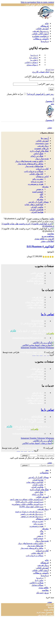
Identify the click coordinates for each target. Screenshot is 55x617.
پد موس (39, 189)
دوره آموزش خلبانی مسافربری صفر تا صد (26, 499)
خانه (52, 218)
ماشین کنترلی (37, 207)
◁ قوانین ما (34, 60)
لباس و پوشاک (42, 176)
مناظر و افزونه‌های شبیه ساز (30, 163)
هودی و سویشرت (35, 184)
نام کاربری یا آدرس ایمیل (39, 76)
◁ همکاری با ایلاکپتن (31, 62)
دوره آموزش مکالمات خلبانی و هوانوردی (27, 504)
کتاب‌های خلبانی (36, 174)
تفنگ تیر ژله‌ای (36, 156)
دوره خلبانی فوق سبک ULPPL (31, 507)
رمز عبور (46, 84)
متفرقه (45, 186)
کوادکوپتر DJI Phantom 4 (40, 246)
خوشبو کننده (37, 191)
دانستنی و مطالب (35, 307)
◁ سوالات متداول (32, 65)
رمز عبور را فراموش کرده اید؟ (40, 94)
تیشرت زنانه (37, 179)
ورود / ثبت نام (42, 593)
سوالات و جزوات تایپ (33, 171)
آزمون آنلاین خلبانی (35, 305)
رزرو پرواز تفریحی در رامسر (32, 514)
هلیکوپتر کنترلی (36, 209)
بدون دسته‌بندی (42, 143)
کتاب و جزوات (42, 169)
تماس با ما (38, 283)
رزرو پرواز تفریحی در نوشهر (32, 516)
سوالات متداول (37, 585)
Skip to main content (45, 2)
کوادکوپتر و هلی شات (34, 204)
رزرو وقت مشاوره (35, 280)
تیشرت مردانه (37, 181)
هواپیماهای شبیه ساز (34, 166)
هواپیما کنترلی (37, 212)
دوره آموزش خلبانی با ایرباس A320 (29, 502)
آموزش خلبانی (42, 141)
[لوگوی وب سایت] (46, 19)
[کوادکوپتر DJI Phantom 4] (27, 226)
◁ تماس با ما (33, 58)
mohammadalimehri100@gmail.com (28, 338)
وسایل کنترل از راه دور (38, 202)
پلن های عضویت (41, 148)
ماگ (41, 197)
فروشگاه (39, 275)
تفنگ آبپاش (38, 153)
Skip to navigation (29, 2)
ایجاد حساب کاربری (40, 72)
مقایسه (45, 590)
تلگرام (13, 331)
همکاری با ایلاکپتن (36, 583)
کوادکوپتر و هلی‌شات (34, 302)
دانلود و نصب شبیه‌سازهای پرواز (29, 161)
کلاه (41, 194)
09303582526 (37, 321)
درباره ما (39, 578)
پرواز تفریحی (43, 146)
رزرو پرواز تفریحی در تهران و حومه (29, 512)
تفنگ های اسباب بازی (39, 151)
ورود (51, 89)
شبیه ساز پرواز (42, 158)
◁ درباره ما (34, 55)
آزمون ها (45, 138)
